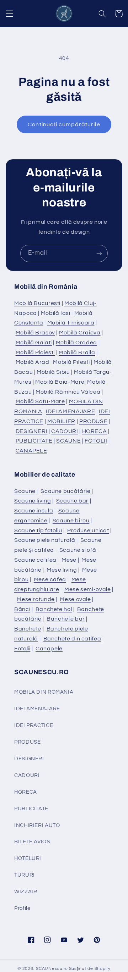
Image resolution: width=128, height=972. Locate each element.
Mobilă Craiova (80, 332)
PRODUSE (93, 421)
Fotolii (22, 648)
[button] (9, 13)
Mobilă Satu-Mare (40, 401)
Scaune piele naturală (44, 540)
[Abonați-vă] (99, 253)
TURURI (24, 875)
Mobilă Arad (32, 362)
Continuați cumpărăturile (64, 124)
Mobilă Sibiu (53, 372)
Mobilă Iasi (55, 313)
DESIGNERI (32, 431)
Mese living (62, 570)
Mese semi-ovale (87, 589)
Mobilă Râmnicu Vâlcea (68, 392)
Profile (22, 908)
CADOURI (64, 431)
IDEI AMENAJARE (70, 411)
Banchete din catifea (72, 638)
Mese (69, 560)
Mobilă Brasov (35, 332)
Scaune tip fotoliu (38, 530)
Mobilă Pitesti (71, 362)
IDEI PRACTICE (33, 725)
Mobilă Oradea (76, 342)
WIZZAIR (25, 891)
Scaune (25, 491)
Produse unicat (88, 530)
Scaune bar (72, 501)
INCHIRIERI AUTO (37, 825)
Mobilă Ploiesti (35, 352)
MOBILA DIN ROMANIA (43, 692)
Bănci (22, 609)
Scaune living (32, 501)
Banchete (27, 629)
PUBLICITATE (34, 441)
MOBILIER (61, 421)
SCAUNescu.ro (52, 969)
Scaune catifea (35, 560)
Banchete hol (54, 609)
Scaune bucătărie (65, 491)
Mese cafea (50, 579)
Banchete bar (66, 619)
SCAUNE (68, 441)
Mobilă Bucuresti (37, 303)
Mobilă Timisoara (71, 323)
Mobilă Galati (34, 342)
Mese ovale (75, 599)
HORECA (94, 431)
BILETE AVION (32, 841)
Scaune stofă (77, 550)
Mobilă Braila (77, 352)
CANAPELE (31, 451)
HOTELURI (27, 858)
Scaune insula (33, 510)
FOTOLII (96, 441)
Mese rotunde (36, 599)
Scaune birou (71, 520)
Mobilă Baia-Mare (60, 382)
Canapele (49, 648)
